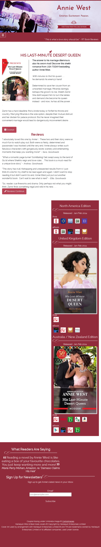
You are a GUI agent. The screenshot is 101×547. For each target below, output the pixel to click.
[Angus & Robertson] (77, 419)
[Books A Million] (70, 221)
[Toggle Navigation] (3, 35)
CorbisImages (68, 521)
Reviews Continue (15, 191)
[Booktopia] (70, 419)
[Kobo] (77, 231)
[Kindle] (70, 231)
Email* (50, 491)
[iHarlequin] (56, 221)
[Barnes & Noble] (77, 221)
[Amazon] (84, 419)
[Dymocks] (63, 419)
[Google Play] (56, 430)
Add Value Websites (21, 545)
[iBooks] (84, 231)
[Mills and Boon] (56, 319)
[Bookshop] (84, 221)
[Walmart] (63, 221)
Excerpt (10, 130)
